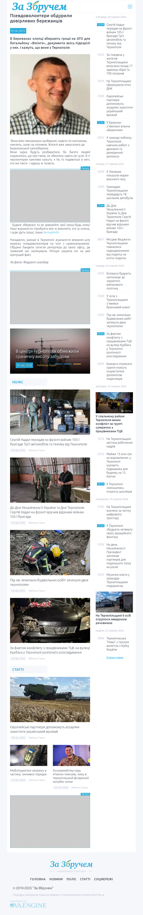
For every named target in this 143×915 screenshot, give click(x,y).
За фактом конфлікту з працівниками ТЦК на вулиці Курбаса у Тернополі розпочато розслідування (119, 345)
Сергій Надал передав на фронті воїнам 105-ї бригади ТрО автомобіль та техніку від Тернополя (119, 36)
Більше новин (115, 657)
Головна (38, 879)
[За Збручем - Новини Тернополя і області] (39, 6)
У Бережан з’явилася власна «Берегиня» (118, 126)
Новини (56, 879)
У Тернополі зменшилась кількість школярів (119, 487)
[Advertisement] (50, 196)
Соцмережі (103, 879)
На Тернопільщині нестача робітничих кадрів (120, 442)
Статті (85, 879)
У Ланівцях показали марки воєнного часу (117, 175)
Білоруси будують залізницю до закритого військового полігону (119, 281)
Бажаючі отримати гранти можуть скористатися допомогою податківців (119, 371)
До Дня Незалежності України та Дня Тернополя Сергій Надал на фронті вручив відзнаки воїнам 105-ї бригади (47, 512)
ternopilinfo (51, 232)
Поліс (71, 879)
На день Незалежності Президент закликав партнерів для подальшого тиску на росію (119, 556)
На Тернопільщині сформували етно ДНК (119, 84)
